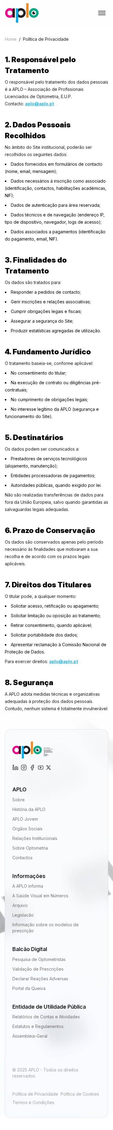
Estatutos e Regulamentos (38, 1026)
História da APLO (29, 809)
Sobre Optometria (30, 848)
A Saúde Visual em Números (40, 895)
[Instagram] (15, 768)
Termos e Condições (33, 1102)
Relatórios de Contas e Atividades (46, 1016)
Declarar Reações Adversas (40, 978)
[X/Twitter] (48, 767)
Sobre (18, 799)
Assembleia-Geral (29, 1036)
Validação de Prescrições (38, 969)
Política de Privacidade (35, 1093)
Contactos (22, 857)
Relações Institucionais (34, 838)
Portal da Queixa (29, 988)
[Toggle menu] (102, 13)
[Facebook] (32, 768)
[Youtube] (41, 768)
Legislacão (23, 915)
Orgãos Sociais (27, 828)
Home (11, 39)
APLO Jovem (25, 819)
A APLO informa (27, 886)
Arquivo (20, 905)
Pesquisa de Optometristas (39, 959)
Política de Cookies (80, 1093)
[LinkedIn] (24, 768)
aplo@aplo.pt (39, 103)
